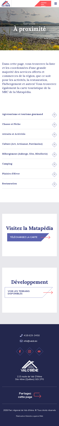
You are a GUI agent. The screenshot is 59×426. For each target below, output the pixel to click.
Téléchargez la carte (24, 237)
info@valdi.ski (30, 341)
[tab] (29, 114)
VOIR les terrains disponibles (19, 292)
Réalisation (29, 416)
